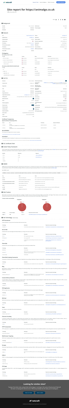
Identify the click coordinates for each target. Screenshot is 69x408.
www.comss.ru (53, 236)
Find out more (28, 392)
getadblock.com (44, 214)
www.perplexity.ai (61, 285)
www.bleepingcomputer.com (61, 304)
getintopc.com (59, 313)
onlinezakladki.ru (54, 313)
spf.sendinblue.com (39, 157)
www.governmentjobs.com (57, 361)
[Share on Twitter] (58, 19)
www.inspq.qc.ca (39, 214)
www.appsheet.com (54, 304)
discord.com (53, 363)
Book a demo (40, 392)
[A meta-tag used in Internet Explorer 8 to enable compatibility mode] (11, 342)
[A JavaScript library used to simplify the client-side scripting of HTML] (4, 263)
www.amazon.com (53, 252)
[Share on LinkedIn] (62, 19)
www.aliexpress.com (49, 375)
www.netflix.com (48, 342)
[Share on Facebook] (60, 19)
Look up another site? (13, 12)
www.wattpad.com (48, 274)
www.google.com (48, 252)
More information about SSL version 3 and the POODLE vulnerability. (11, 134)
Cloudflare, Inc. (31, 37)
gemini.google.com (48, 240)
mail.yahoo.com (59, 239)
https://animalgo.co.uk (29, 35)
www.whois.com (48, 236)
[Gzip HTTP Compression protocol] (9, 333)
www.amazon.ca (58, 333)
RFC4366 (61, 82)
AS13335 (32, 48)
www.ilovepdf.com (55, 285)
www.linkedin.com (48, 363)
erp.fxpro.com (57, 363)
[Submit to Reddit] (56, 19)
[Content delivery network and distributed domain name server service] (5, 285)
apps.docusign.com (63, 263)
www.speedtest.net (55, 375)
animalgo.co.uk (64, 35)
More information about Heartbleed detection (35, 140)
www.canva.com (58, 342)
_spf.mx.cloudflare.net (39, 155)
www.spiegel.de (48, 304)
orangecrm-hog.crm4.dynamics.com (51, 239)
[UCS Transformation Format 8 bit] (4, 324)
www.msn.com (53, 342)
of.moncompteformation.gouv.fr (55, 263)
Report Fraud (60, 2)
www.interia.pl (48, 254)
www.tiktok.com (59, 252)
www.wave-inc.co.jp (58, 236)
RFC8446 (45, 82)
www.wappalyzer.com (49, 285)
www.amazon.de (53, 333)
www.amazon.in (48, 263)
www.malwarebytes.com (55, 274)
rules (54, 149)
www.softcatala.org (48, 313)
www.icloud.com (52, 254)
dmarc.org (54, 167)
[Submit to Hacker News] (64, 19)
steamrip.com (61, 274)
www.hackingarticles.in (49, 361)
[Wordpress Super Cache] (9, 313)
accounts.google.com (49, 352)
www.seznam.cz (48, 333)
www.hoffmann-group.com (33, 214)
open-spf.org (40, 150)
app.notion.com (60, 375)
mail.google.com (54, 352)
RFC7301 (54, 83)
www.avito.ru (63, 361)
